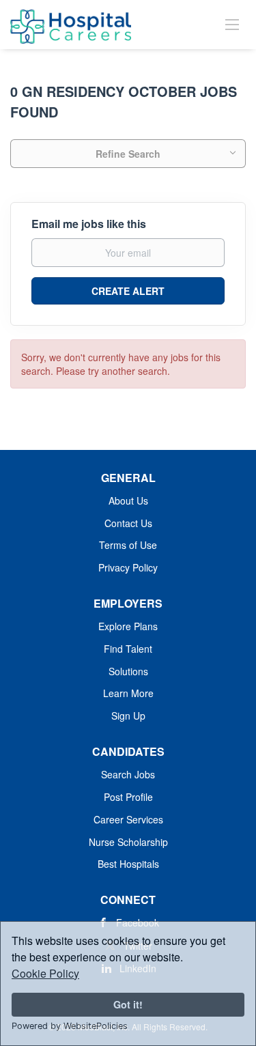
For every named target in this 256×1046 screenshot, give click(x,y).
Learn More (128, 693)
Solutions (128, 671)
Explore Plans (128, 626)
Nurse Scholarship (128, 842)
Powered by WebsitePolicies (70, 1026)
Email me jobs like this (88, 223)
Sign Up (128, 715)
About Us (128, 500)
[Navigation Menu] (232, 24)
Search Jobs (128, 774)
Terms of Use (128, 545)
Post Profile (128, 797)
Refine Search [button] (128, 153)
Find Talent (128, 648)
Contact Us (128, 523)
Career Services (128, 819)
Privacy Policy (128, 567)
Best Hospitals (128, 864)
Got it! (128, 1004)
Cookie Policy (45, 973)
